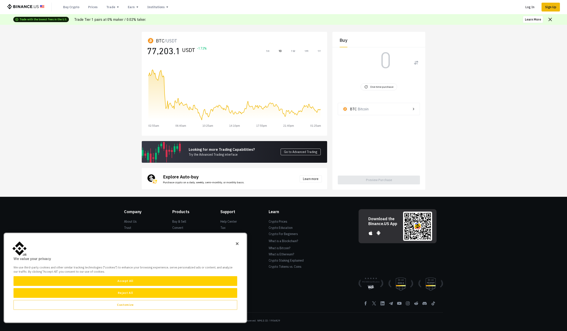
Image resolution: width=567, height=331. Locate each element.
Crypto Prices (278, 222)
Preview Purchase (379, 180)
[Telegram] (391, 305)
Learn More (533, 19)
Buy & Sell (179, 222)
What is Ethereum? (281, 254)
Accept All (125, 281)
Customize (125, 305)
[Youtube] (399, 305)
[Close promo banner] (550, 19)
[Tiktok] (433, 305)
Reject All (125, 293)
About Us (130, 222)
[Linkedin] (382, 305)
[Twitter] (374, 305)
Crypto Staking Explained (286, 260)
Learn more (310, 179)
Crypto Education (281, 228)
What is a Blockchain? (283, 241)
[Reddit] (416, 305)
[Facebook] (365, 305)
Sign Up (550, 7)
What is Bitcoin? (279, 248)
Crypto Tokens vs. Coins (285, 267)
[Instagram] (407, 305)
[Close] (237, 244)
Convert (177, 228)
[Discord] (424, 305)
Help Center (228, 222)
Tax (222, 228)
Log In (529, 7)
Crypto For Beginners (283, 234)
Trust (127, 228)
